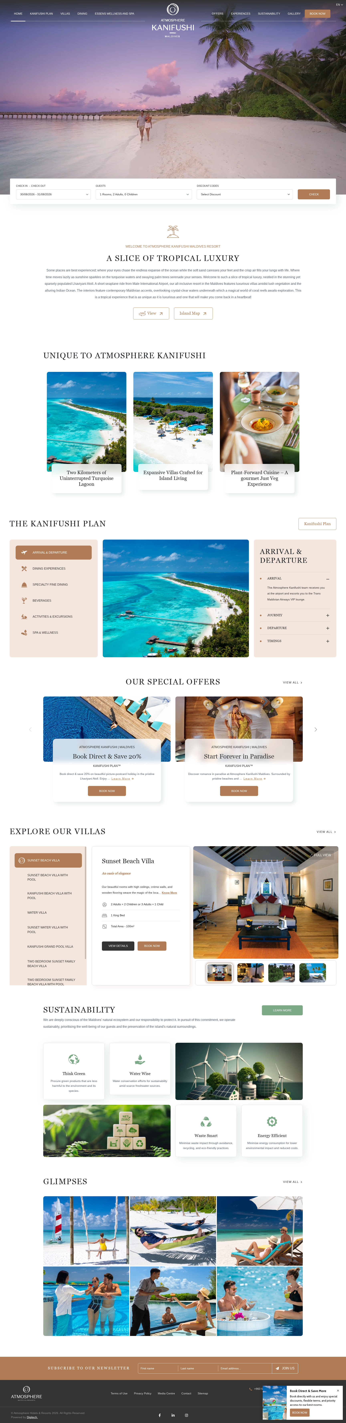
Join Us (288, 1368)
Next (316, 730)
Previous (30, 730)
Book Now (317, 13)
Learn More (121, 778)
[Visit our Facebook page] (159, 1415)
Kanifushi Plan (317, 523)
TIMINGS (274, 641)
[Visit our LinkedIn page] (173, 1415)
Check (314, 194)
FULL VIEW (322, 855)
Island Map (190, 313)
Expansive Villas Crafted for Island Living (173, 476)
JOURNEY (274, 615)
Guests (101, 186)
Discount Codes (208, 186)
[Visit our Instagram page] (186, 1415)
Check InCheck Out (30, 186)
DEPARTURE (277, 628)
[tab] (54, 553)
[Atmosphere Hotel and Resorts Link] (26, 1393)
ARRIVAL (274, 578)
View (151, 313)
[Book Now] (173, 167)
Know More (169, 892)
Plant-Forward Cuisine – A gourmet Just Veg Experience (259, 478)
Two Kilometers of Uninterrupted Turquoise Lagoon (87, 478)
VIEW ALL (291, 682)
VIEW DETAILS (118, 945)
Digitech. (32, 1417)
